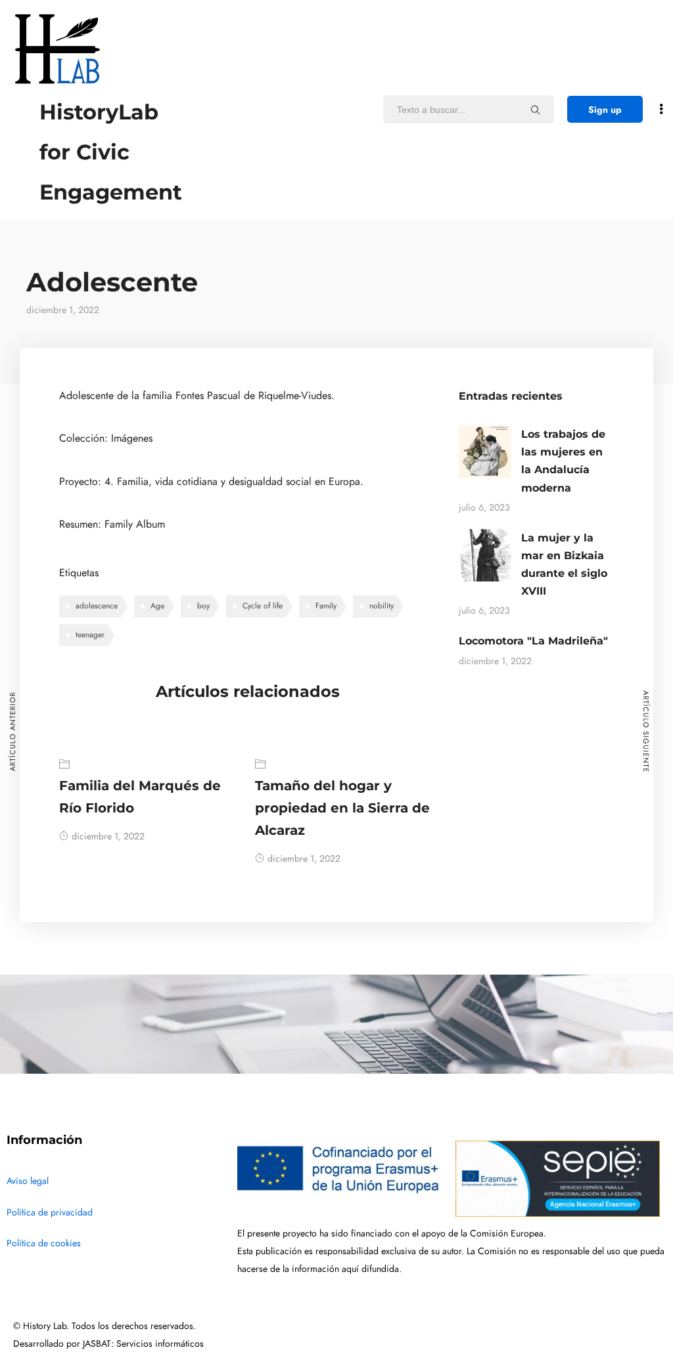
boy (203, 606)
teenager (90, 634)
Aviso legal (28, 1181)
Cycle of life (263, 606)
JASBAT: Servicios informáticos (143, 1344)
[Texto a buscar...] (535, 109)
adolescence (97, 606)
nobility (381, 606)
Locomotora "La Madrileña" (533, 641)
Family (325, 606)
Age (157, 606)
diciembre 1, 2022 (108, 836)
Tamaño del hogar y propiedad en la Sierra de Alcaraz (342, 808)
